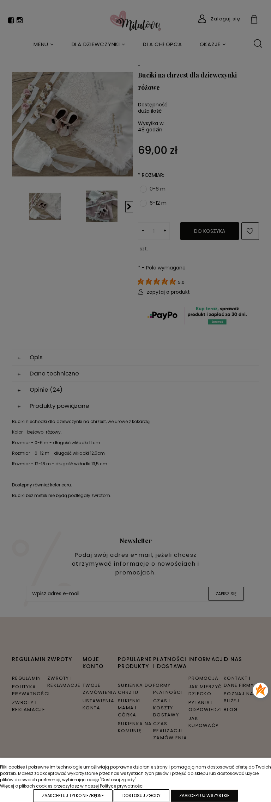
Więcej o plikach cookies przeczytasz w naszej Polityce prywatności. (72, 786)
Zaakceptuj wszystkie (204, 795)
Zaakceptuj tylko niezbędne (73, 795)
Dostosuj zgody (141, 795)
